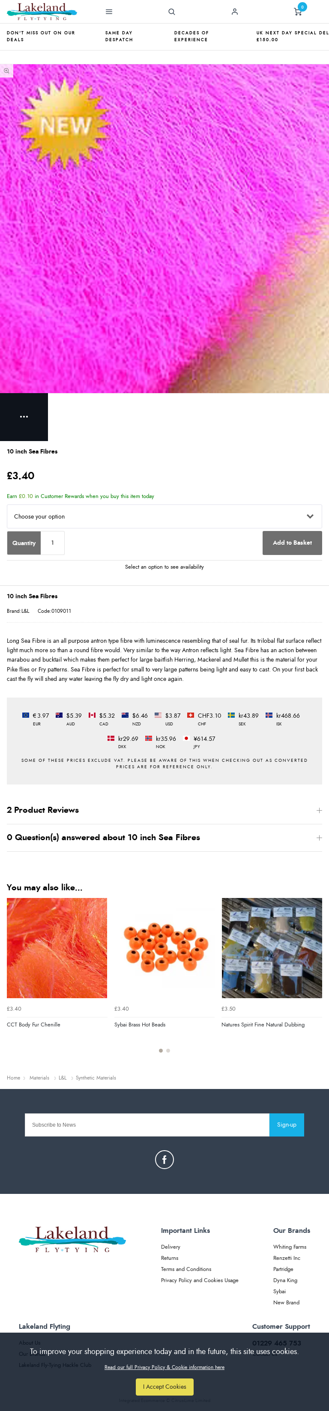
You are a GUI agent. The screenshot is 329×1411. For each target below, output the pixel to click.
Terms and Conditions (186, 1269)
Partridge (283, 1269)
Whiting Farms (289, 1247)
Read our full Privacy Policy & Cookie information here (164, 1367)
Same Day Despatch (119, 36)
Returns (169, 1258)
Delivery (170, 1247)
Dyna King (285, 1280)
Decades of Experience (191, 36)
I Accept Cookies (164, 1387)
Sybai (279, 1292)
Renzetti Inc (286, 1258)
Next (314, 980)
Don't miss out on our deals (41, 36)
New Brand (286, 1303)
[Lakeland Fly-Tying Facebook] (164, 1159)
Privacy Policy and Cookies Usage (200, 1280)
